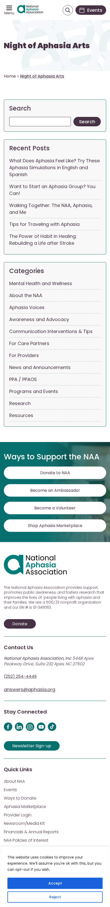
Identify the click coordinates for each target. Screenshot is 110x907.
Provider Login (17, 815)
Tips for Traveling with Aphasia (44, 224)
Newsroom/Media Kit (24, 823)
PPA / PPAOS (23, 379)
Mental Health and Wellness (40, 283)
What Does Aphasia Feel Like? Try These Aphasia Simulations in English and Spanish (54, 167)
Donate (19, 624)
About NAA (14, 781)
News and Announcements (40, 367)
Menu (9, 13)
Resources (21, 415)
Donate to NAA (55, 473)
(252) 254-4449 (20, 676)
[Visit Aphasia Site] (30, 10)
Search (20, 108)
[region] (55, 877)
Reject (55, 897)
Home (10, 76)
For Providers (24, 355)
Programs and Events (33, 391)
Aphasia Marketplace (25, 807)
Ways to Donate (20, 798)
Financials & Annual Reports (31, 832)
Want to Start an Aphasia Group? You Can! (52, 190)
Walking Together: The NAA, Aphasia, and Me (51, 208)
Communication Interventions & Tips (51, 331)
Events (10, 790)
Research (20, 403)
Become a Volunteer (55, 508)
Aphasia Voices (27, 307)
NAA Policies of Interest (26, 840)
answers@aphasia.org (29, 689)
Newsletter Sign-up (31, 746)
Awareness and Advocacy (39, 319)
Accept (55, 883)
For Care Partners (29, 343)
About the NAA (25, 295)
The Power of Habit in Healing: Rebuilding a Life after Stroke (43, 239)
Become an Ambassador (55, 490)
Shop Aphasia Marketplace (55, 526)
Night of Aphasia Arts (47, 45)
